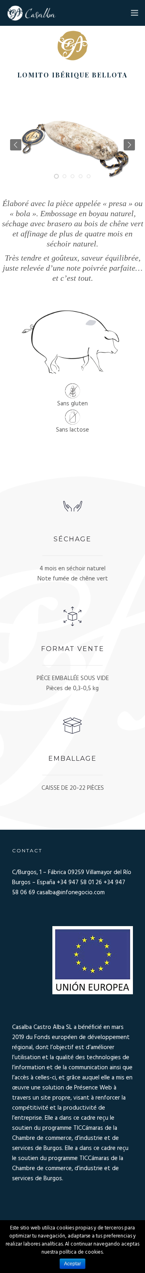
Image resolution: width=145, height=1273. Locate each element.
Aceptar (72, 1264)
